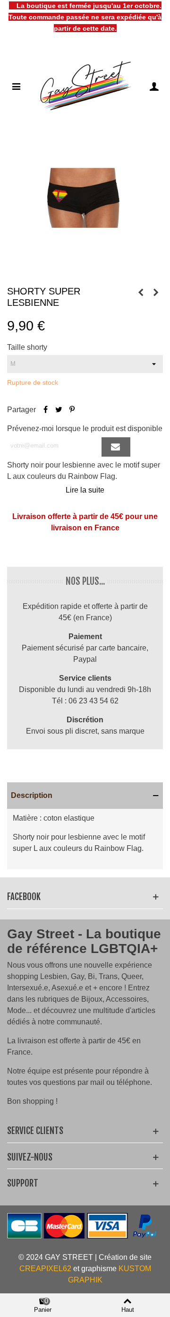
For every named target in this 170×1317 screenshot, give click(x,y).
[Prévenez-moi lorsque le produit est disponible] (116, 447)
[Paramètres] (154, 86)
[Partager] (45, 410)
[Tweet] (58, 410)
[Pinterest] (72, 410)
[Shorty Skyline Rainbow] (141, 293)
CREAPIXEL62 (45, 1269)
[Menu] (16, 86)
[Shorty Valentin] (156, 293)
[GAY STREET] (85, 86)
